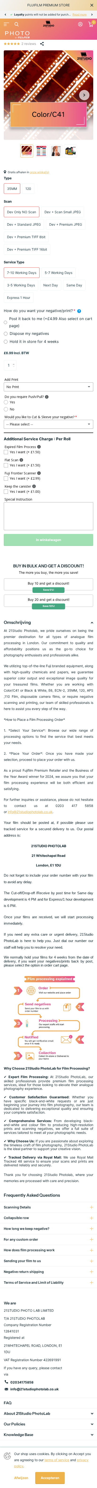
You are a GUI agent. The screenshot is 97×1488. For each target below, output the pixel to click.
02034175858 (21, 1382)
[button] (5, 15)
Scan (8, 201)
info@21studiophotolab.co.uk (30, 812)
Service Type (14, 262)
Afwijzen (21, 1478)
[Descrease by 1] (15, 369)
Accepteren (50, 1478)
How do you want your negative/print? (42, 310)
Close (92, 5)
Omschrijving (17, 622)
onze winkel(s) (39, 172)
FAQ (8, 1402)
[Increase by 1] (15, 361)
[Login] (80, 24)
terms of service (56, 1460)
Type (8, 178)
